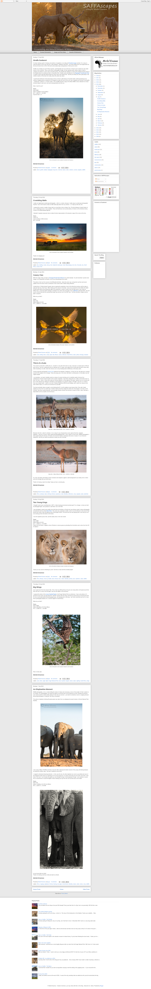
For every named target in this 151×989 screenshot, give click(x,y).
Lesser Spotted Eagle (51, 594)
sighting (78, 680)
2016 (97, 80)
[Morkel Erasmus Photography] (106, 68)
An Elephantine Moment (43, 689)
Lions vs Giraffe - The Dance (44, 966)
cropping (42, 884)
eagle (44, 680)
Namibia (66, 494)
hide (53, 354)
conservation (98, 165)
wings (88, 680)
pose (74, 578)
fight (51, 354)
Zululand (86, 354)
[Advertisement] (61, 182)
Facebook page (72, 63)
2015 (97, 82)
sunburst (71, 169)
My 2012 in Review (42, 903)
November (100, 88)
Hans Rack (49, 510)
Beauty (41, 578)
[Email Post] (59, 167)
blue (38, 265)
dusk (53, 578)
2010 (97, 134)
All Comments (100, 181)
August (99, 94)
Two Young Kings (40, 502)
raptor (74, 680)
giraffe (41, 169)
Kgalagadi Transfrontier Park (82, 73)
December (100, 86)
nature (64, 169)
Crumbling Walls (40, 200)
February (100, 123)
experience (58, 494)
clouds (44, 265)
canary (47, 354)
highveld (55, 265)
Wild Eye (76, 290)
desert (38, 169)
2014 (97, 84)
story (75, 494)
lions (60, 578)
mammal (60, 169)
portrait (70, 578)
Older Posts (86, 889)
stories (81, 884)
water (74, 354)
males (62, 578)
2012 (97, 130)
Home (35, 52)
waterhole (86, 494)
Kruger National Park (53, 680)
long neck (55, 169)
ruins (75, 265)
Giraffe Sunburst (40, 60)
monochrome (65, 884)
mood (64, 265)
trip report (97, 157)
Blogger (101, 985)
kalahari (45, 169)
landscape (59, 265)
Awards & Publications (75, 52)
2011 (97, 132)
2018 (97, 75)
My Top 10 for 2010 (42, 974)
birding (41, 354)
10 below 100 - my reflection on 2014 (46, 958)
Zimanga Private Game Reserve (56, 277)
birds (44, 354)
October (100, 90)
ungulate (80, 169)
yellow (77, 354)
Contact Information (45, 52)
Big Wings (37, 587)
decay (48, 265)
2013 (97, 127)
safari (67, 169)
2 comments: (54, 491)
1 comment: (54, 167)
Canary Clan (38, 275)
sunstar (75, 169)
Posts (97, 179)
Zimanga (82, 354)
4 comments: (54, 881)
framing (55, 884)
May (99, 116)
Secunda (79, 265)
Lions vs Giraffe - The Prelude (45, 919)
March (99, 120)
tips (95, 162)
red (73, 265)
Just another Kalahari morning (45, 911)
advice (96, 167)
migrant (67, 680)
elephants (47, 884)
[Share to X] (65, 167)
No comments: (54, 262)
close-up (46, 578)
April (99, 118)
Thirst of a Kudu (39, 363)
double (49, 578)
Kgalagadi (50, 169)
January (100, 125)
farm (51, 265)
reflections (70, 494)
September (100, 92)
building (41, 265)
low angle (59, 884)
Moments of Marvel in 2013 (44, 927)
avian (38, 354)
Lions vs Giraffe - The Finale (44, 935)
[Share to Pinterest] (68, 167)
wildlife (83, 169)
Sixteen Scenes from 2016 (44, 950)
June (99, 114)
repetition (78, 578)
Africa (38, 494)
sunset (38, 266)
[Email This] (62, 167)
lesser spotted (62, 680)
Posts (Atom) (65, 893)
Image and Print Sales (60, 52)
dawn (46, 494)
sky (82, 265)
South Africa (70, 354)
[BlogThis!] (63, 167)
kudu (62, 494)
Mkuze (56, 354)
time (41, 266)
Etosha (53, 494)
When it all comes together (44, 942)
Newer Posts (36, 889)
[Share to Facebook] (66, 167)
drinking (49, 494)
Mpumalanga (69, 265)
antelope (42, 494)
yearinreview (98, 170)
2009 (97, 136)
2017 (97, 77)
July (99, 96)
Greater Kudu (51, 371)
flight (47, 680)
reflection (64, 354)
